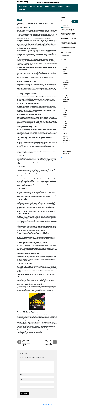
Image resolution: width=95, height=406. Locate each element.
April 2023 (65, 127)
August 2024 (65, 106)
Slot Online (68, 6)
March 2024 (65, 116)
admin (20, 27)
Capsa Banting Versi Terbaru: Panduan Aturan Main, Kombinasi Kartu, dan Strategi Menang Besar (69, 38)
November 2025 (66, 78)
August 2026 (65, 62)
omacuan (62, 162)
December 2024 (66, 99)
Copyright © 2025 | (45, 404)
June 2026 (65, 65)
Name (21, 374)
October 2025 (65, 80)
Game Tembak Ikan (66, 140)
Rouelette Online (22, 9)
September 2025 (66, 82)
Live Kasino (53, 6)
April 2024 (65, 114)
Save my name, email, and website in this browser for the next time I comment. (34, 390)
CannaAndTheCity (22, 2)
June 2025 (65, 88)
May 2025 (65, 90)
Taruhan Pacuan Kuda (23, 6)
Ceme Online (39, 6)
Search (63, 17)
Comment (22, 359)
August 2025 (65, 84)
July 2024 (65, 108)
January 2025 (65, 97)
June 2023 (65, 123)
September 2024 (66, 105)
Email (21, 379)
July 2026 (65, 64)
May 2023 (65, 125)
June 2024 (65, 110)
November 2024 (66, 101)
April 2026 (65, 69)
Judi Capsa (47, 6)
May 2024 (65, 112)
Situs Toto (62, 157)
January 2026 (65, 75)
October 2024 (65, 103)
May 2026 (65, 67)
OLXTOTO (51, 404)
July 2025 (65, 86)
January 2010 (65, 129)
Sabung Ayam (60, 6)
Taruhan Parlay (66, 153)
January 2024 (65, 119)
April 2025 (65, 92)
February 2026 (66, 73)
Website (21, 384)
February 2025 (66, 95)
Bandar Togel (32, 6)
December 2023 (66, 121)
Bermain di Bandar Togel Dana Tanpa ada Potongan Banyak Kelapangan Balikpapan (26, 343)
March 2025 (65, 93)
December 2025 (66, 77)
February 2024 (66, 118)
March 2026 (65, 71)
